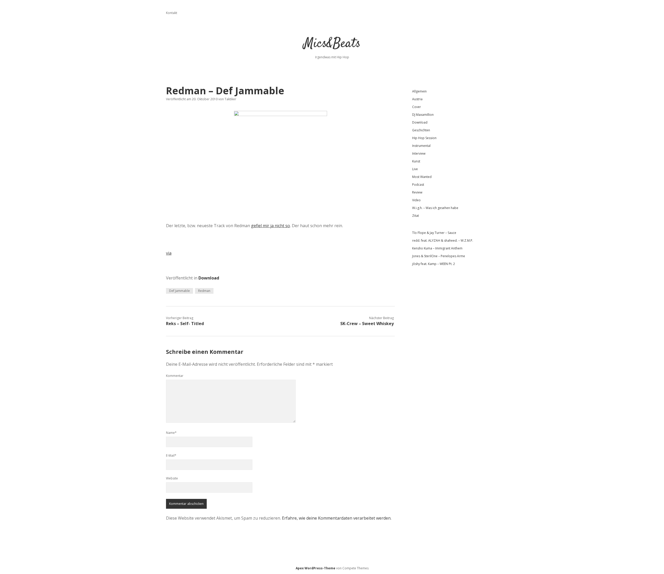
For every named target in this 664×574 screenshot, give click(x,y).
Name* (171, 433)
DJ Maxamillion (423, 114)
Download (208, 278)
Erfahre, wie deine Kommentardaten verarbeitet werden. (336, 518)
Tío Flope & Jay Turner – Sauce (434, 233)
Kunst (416, 161)
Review (417, 192)
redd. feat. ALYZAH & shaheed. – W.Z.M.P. (442, 240)
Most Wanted (422, 177)
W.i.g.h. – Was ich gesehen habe (435, 208)
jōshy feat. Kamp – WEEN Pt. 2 (433, 264)
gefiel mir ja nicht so (270, 225)
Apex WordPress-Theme (315, 568)
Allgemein (419, 91)
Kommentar (174, 376)
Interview (418, 153)
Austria (417, 99)
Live (415, 169)
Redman (204, 291)
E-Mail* (171, 455)
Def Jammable (179, 291)
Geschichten (421, 130)
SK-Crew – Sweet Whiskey (367, 323)
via (168, 253)
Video (416, 200)
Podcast (418, 184)
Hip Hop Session (424, 138)
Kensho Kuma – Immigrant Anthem (437, 248)
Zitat (415, 215)
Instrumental (421, 146)
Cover (416, 107)
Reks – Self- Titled (185, 323)
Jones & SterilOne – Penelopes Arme (438, 256)
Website (172, 478)
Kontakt (171, 13)
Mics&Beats (332, 43)
